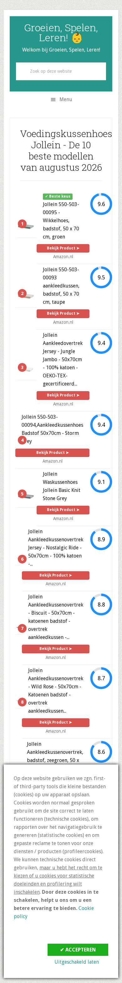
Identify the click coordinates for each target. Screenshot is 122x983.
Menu (65, 99)
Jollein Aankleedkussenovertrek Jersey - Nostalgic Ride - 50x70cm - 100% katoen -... (55, 547)
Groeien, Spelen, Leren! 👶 (61, 32)
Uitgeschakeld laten (76, 962)
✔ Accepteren (78, 950)
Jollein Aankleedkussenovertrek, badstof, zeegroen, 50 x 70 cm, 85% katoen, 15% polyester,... (55, 760)
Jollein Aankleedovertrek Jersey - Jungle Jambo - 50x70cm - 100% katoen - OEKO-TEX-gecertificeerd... (63, 359)
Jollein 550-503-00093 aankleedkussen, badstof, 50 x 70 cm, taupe (61, 286)
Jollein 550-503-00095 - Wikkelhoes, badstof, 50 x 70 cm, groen (61, 220)
